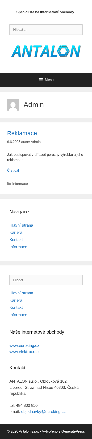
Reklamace (22, 133)
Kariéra (15, 232)
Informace (20, 184)
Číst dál (13, 170)
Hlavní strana (21, 225)
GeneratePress (73, 431)
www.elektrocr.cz (24, 351)
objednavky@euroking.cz (43, 411)
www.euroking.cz (24, 345)
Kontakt (16, 239)
